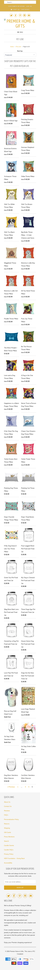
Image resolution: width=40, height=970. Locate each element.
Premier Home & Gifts (17, 951)
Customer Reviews (16, 6)
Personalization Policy (11, 819)
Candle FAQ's (8, 850)
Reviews (7, 811)
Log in (29, 6)
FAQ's (6, 815)
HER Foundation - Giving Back (14, 858)
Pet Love (20, 39)
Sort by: (20, 51)
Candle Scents (9, 845)
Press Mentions (9, 837)
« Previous (11, 787)
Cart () (16, 9)
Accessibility (8, 863)
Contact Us (8, 806)
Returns (6, 824)
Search (6, 841)
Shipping (7, 828)
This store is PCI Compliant (26, 953)
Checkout (25, 9)
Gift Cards (7, 832)
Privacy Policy (8, 854)
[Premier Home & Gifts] (20, 23)
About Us (7, 802)
